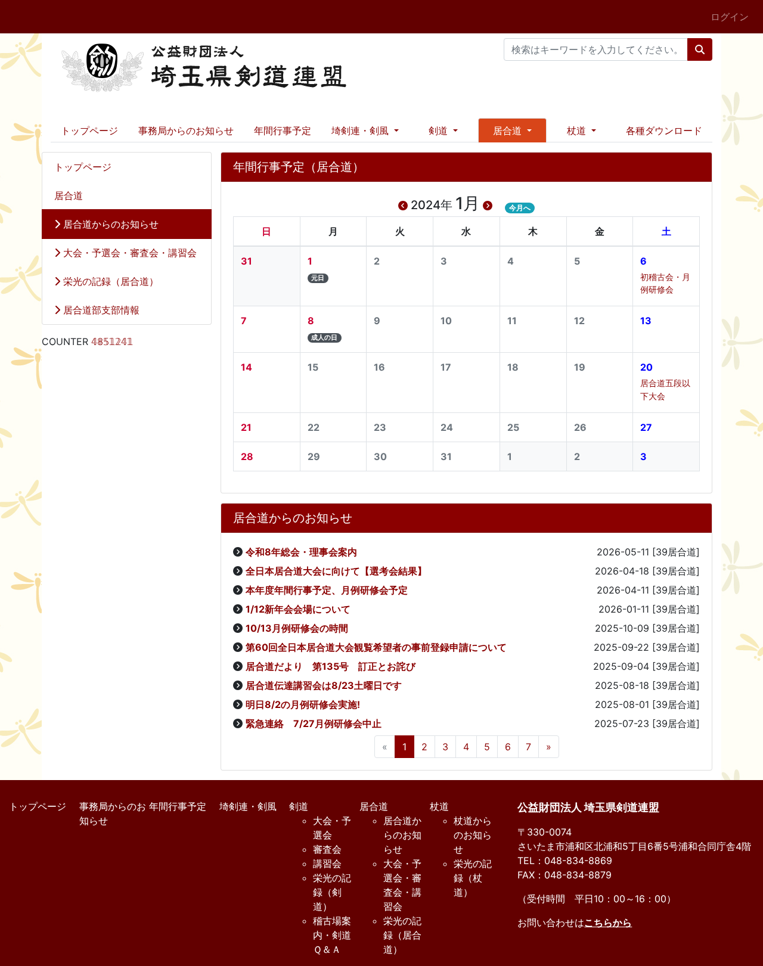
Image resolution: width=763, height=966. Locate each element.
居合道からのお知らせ (109, 224)
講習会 (327, 863)
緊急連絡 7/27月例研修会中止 (314, 723)
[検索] (699, 49)
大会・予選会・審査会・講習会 (128, 253)
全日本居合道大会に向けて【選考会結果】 (336, 571)
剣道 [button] (440, 130)
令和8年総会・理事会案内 (301, 552)
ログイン (730, 17)
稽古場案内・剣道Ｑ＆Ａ (332, 935)
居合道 (68, 195)
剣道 (298, 806)
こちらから (608, 922)
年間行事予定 (282, 130)
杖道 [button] (578, 130)
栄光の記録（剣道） (332, 892)
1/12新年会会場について (298, 609)
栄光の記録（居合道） (109, 281)
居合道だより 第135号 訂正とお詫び (330, 666)
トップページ (89, 130)
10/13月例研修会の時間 (297, 628)
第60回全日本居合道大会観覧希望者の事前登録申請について (376, 647)
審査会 (327, 849)
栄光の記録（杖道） (473, 878)
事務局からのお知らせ (186, 130)
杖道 (439, 806)
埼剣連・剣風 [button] (361, 130)
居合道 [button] (509, 130)
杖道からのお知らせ (473, 835)
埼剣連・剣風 (248, 806)
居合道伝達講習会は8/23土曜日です (324, 685)
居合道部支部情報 (99, 310)
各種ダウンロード (664, 130)
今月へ (520, 207)
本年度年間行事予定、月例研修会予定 (327, 590)
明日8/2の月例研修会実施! (303, 704)
